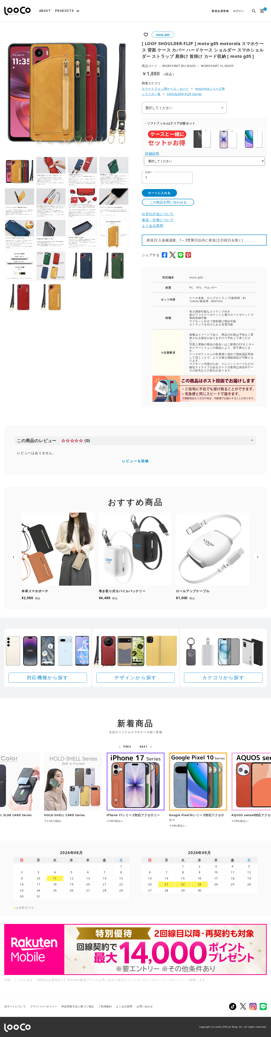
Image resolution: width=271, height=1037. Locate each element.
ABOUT (45, 10)
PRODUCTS (64, 10)
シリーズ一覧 (151, 94)
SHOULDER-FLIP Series (184, 94)
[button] (126, 746)
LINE (263, 1006)
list (78, 11)
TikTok (232, 1006)
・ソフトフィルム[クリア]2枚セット (169, 123)
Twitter (242, 1006)
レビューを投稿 (135, 461)
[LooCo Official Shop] (17, 11)
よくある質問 (152, 225)
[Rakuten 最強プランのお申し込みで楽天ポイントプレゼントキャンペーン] (135, 949)
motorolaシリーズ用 (210, 89)
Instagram (253, 1006)
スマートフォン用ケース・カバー (165, 89)
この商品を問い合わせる (168, 202)
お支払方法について (158, 214)
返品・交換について (158, 219)
